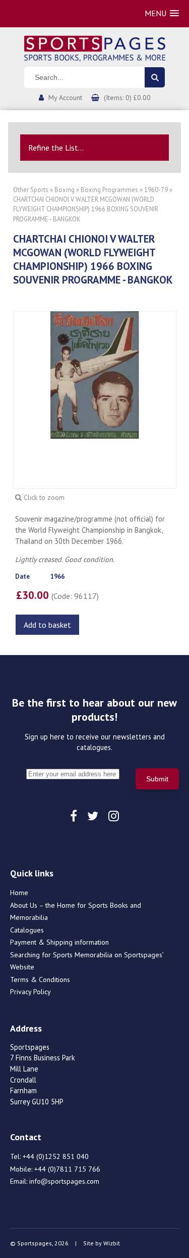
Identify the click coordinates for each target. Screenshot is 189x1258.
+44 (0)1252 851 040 (56, 1156)
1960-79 (156, 189)
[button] (162, 13)
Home (19, 892)
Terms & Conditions (40, 979)
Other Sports (30, 189)
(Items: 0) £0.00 (127, 97)
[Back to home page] (94, 47)
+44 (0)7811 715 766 (67, 1169)
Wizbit (111, 1243)
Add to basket (47, 625)
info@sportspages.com (64, 1181)
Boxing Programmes (109, 189)
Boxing (64, 189)
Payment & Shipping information (59, 942)
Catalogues (27, 930)
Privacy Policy (30, 991)
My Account (65, 97)
